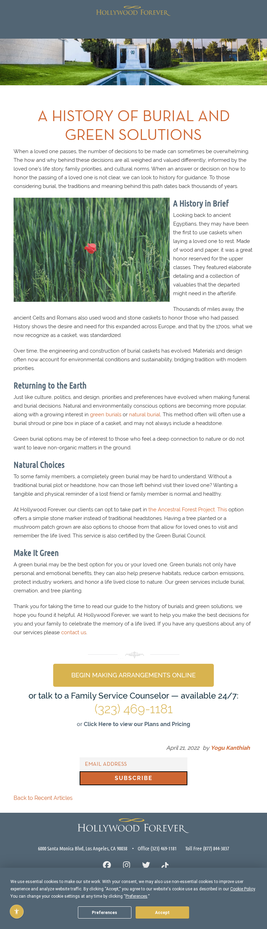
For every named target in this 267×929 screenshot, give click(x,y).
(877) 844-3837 (216, 848)
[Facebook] (107, 866)
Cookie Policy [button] (242, 889)
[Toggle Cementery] (12, 28)
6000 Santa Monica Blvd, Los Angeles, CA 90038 (82, 848)
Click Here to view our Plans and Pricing (137, 724)
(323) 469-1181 (134, 708)
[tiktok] (165, 865)
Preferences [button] (136, 896)
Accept (162, 912)
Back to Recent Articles (43, 798)
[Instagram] (127, 866)
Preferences (104, 912)
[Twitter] (146, 866)
